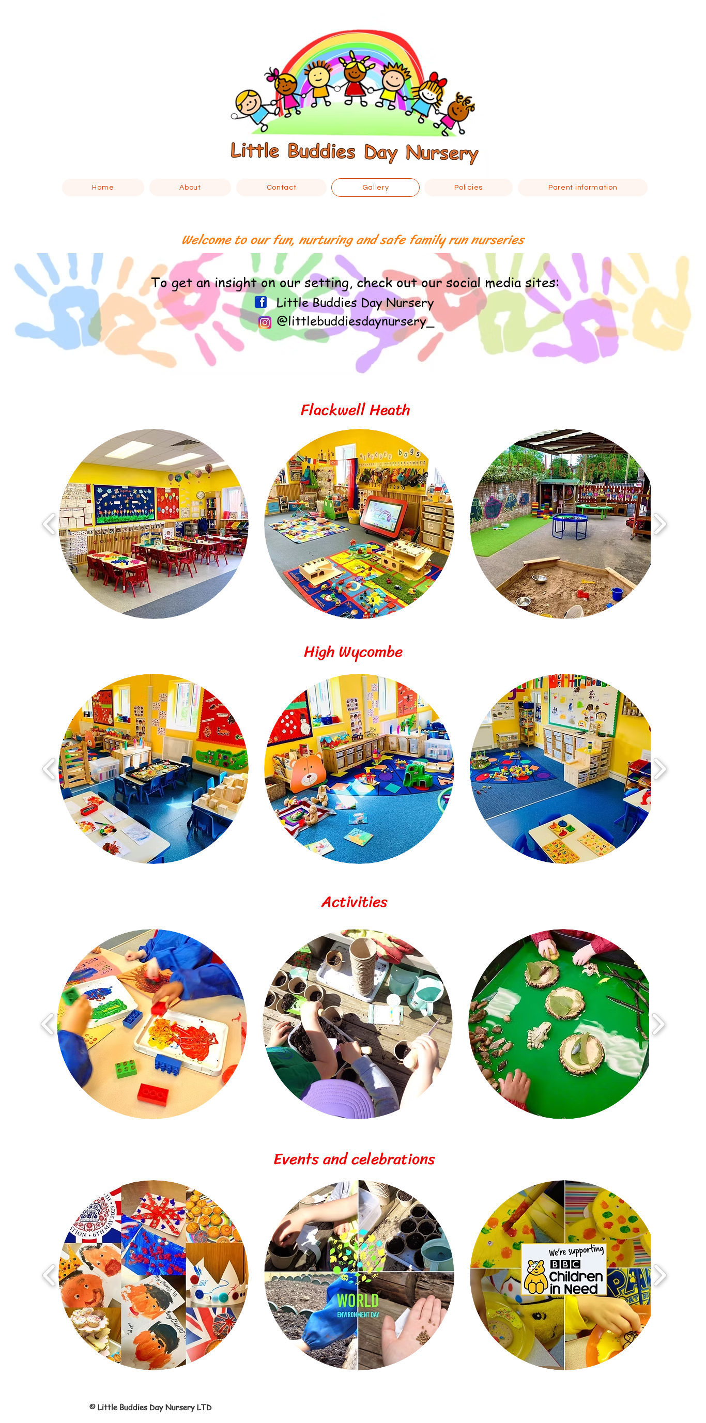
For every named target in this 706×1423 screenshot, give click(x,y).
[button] (153, 524)
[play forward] (659, 524)
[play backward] (49, 524)
